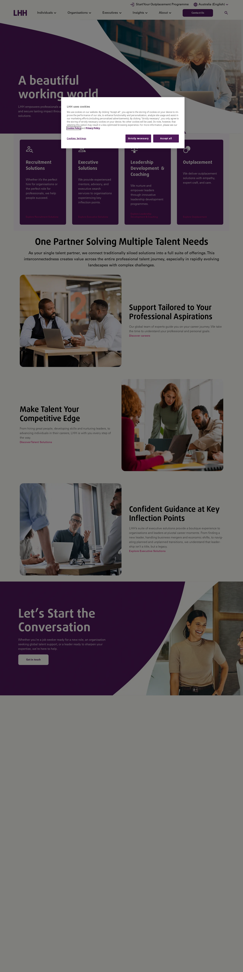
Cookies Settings (76, 138)
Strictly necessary (138, 138)
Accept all (166, 138)
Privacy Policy (93, 128)
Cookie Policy (74, 128)
